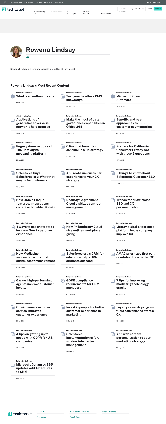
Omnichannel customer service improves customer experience (33, 310)
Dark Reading (59, 2)
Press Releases (75, 417)
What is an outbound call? (35, 96)
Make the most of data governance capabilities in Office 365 (85, 123)
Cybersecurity (56, 12)
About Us (41, 412)
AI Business (48, 2)
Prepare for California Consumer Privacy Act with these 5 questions (133, 149)
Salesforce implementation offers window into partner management (82, 339)
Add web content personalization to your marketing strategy (133, 337)
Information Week (16, 2)
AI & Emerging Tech (39, 13)
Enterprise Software (87, 13)
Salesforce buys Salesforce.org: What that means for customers (35, 176)
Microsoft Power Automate (128, 98)
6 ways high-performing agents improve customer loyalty (35, 283)
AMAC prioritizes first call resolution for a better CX (135, 255)
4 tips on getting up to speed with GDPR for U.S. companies (35, 337)
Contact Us (41, 417)
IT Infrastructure (106, 13)
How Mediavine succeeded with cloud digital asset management (35, 257)
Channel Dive (29, 2)
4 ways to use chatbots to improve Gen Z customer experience (35, 230)
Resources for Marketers (79, 412)
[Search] (143, 9)
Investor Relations (109, 412)
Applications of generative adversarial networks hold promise (33, 123)
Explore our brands (153, 2)
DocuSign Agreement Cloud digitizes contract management (84, 203)
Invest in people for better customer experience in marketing (85, 310)
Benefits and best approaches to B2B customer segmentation (134, 123)
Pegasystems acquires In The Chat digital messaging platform (34, 149)
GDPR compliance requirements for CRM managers (82, 283)
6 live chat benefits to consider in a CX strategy (84, 148)
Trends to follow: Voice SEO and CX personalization (133, 203)
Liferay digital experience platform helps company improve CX (135, 230)
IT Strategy (121, 12)
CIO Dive (39, 2)
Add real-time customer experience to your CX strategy (84, 176)
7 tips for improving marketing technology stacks (132, 283)
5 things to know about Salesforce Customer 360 (135, 174)
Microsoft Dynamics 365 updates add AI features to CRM (34, 368)
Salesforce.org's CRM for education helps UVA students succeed (85, 257)
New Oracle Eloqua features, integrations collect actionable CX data (35, 203)
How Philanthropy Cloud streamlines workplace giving (84, 230)
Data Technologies (71, 13)
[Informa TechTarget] (5, 2)
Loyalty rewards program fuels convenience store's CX (135, 310)
